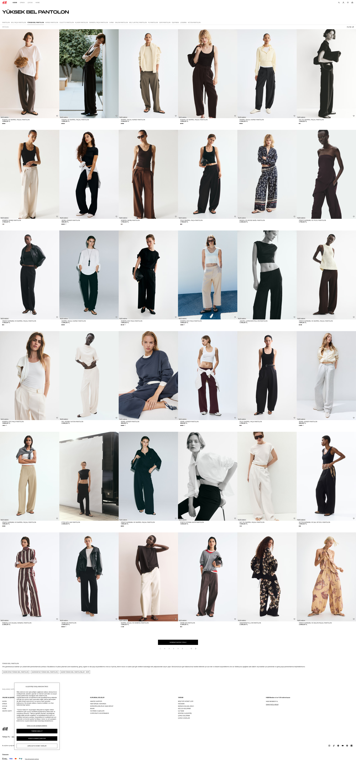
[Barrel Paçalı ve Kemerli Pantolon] (148, 576)
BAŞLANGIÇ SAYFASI (9, 689)
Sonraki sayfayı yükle (178, 642)
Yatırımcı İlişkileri (97, 711)
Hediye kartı (7, 711)
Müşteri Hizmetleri (185, 701)
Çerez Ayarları (184, 718)
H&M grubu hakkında (98, 703)
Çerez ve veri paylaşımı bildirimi (37, 725)
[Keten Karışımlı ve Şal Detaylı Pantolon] (326, 476)
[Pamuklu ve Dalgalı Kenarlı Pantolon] (29, 576)
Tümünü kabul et (37, 731)
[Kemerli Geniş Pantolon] (29, 174)
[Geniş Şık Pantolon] (89, 576)
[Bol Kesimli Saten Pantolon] (89, 375)
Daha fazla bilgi (272, 704)
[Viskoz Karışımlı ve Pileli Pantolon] (326, 174)
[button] (4, 117)
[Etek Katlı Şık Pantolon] (89, 476)
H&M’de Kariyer (96, 701)
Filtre (349, 27)
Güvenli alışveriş (185, 713)
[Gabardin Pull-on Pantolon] (267, 576)
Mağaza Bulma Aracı (186, 706)
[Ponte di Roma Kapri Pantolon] (207, 476)
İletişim (181, 711)
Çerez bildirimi (184, 715)
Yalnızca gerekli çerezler (37, 738)
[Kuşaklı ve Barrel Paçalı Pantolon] (29, 73)
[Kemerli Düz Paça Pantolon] (148, 274)
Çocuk (30, 2)
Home (38, 2)
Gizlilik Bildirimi (184, 708)
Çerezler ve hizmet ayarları (36, 746)
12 (191, 648)
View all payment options (32, 759)
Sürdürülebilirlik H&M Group (101, 706)
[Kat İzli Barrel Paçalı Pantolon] (326, 73)
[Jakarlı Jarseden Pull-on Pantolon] (267, 274)
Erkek (22, 2)
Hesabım (181, 703)
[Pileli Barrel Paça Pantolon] (207, 174)
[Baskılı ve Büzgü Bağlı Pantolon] (267, 174)
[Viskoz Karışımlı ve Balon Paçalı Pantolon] (326, 576)
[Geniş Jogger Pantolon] (89, 174)
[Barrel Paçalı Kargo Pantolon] (148, 73)
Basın (92, 708)
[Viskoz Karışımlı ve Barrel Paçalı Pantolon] (29, 274)
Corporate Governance (99, 713)
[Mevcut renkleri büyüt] (4, 123)
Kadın (15, 2)
